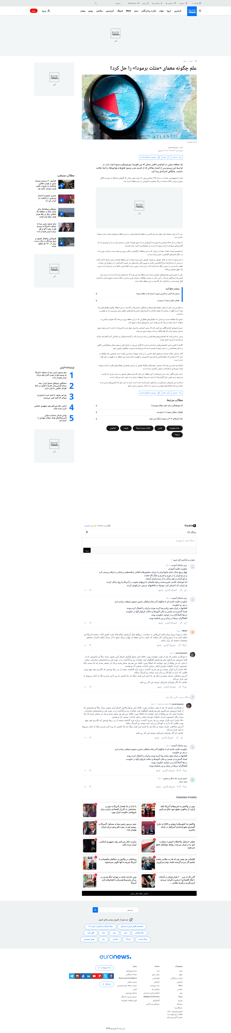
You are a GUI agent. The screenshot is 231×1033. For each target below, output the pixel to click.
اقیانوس (113, 428)
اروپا (169, 10)
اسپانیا (128, 939)
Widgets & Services (151, 996)
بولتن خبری (155, 974)
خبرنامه (108, 984)
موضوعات (178, 966)
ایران (125, 933)
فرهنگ (120, 10)
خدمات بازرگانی (131, 974)
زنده (33, 11)
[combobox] (109, 3)
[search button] (96, 3)
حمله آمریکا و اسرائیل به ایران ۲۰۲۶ (100, 926)
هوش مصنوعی (89, 939)
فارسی (195, 3)
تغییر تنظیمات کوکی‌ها (129, 1000)
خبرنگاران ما (178, 1007)
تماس (135, 989)
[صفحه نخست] (196, 61)
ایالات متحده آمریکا (143, 428)
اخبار (190, 61)
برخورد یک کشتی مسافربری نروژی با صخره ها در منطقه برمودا (158, 294)
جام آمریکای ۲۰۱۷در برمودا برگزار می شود (166, 419)
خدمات (156, 966)
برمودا (177, 434)
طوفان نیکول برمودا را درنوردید (168, 300)
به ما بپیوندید (154, 985)
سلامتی (99, 10)
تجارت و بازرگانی (148, 10)
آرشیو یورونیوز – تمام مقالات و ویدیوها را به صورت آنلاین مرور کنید (174, 1014)
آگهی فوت (90, 933)
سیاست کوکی (132, 982)
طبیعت (126, 428)
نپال (103, 933)
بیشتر (135, 966)
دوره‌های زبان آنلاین (152, 1004)
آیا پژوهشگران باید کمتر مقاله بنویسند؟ (167, 405)
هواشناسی (155, 978)
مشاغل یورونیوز (131, 993)
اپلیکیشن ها (155, 989)
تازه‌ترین (177, 10)
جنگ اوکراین (139, 933)
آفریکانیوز (156, 1000)
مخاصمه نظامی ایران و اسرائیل (132, 926)
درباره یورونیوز (131, 971)
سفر (136, 10)
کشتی (160, 428)
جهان (161, 10)
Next (128, 10)
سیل (114, 933)
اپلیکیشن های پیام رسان (151, 993)
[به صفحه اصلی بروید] (192, 11)
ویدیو (90, 10)
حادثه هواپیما (174, 428)
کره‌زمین (110, 10)
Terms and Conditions (128, 978)
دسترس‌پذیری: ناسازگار (129, 996)
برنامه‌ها (179, 1004)
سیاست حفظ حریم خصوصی (127, 985)
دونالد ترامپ (142, 939)
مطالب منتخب (65, 175)
